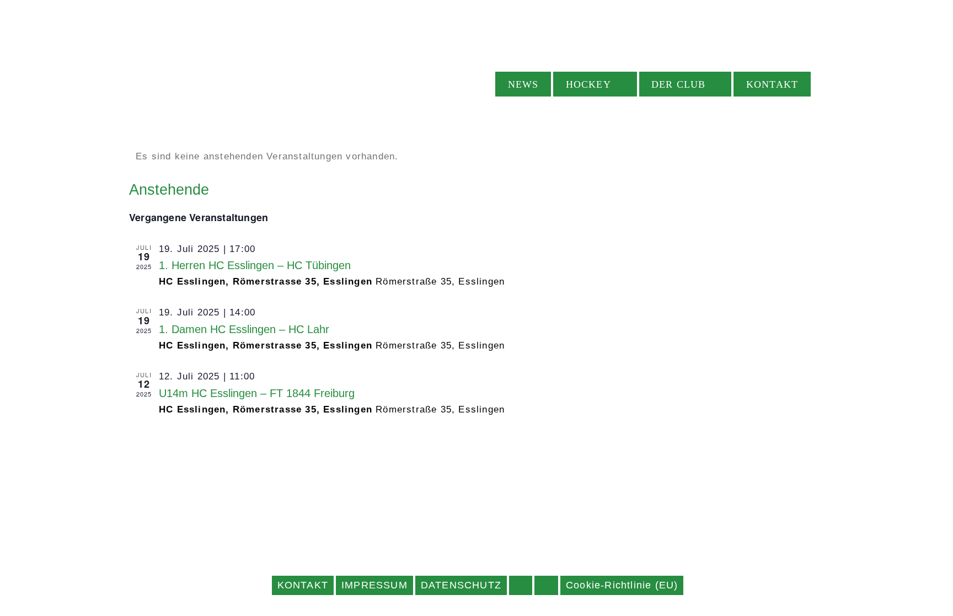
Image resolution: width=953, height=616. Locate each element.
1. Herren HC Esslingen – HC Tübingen (255, 265)
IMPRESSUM (374, 585)
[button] (829, 84)
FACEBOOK (520, 585)
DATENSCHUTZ (461, 585)
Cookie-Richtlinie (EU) (622, 585)
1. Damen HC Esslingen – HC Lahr (244, 329)
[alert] (476, 156)
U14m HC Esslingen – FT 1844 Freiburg (257, 393)
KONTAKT (302, 585)
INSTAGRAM (546, 585)
